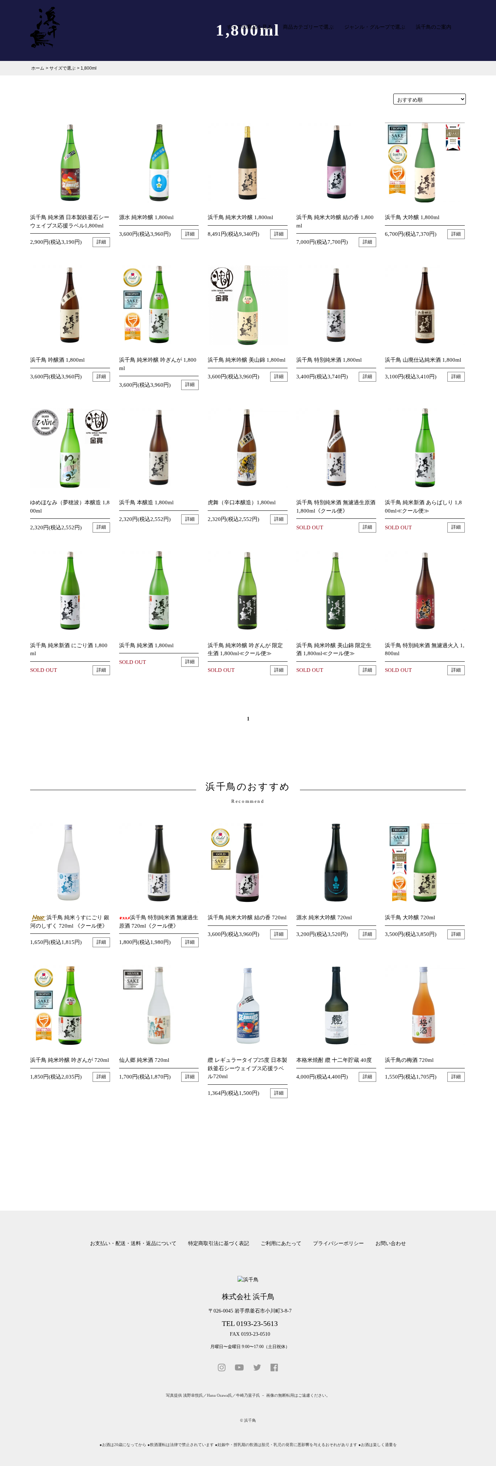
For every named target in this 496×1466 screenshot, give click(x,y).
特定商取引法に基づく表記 (218, 1243)
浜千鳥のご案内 (433, 27)
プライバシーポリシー (338, 1243)
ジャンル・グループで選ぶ (374, 27)
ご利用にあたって (281, 1243)
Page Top (479, 1451)
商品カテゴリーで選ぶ (308, 27)
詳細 (101, 242)
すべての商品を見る (249, 27)
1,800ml (89, 68)
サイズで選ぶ (62, 68)
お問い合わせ (390, 1243)
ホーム (37, 68)
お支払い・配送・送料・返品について (133, 1243)
